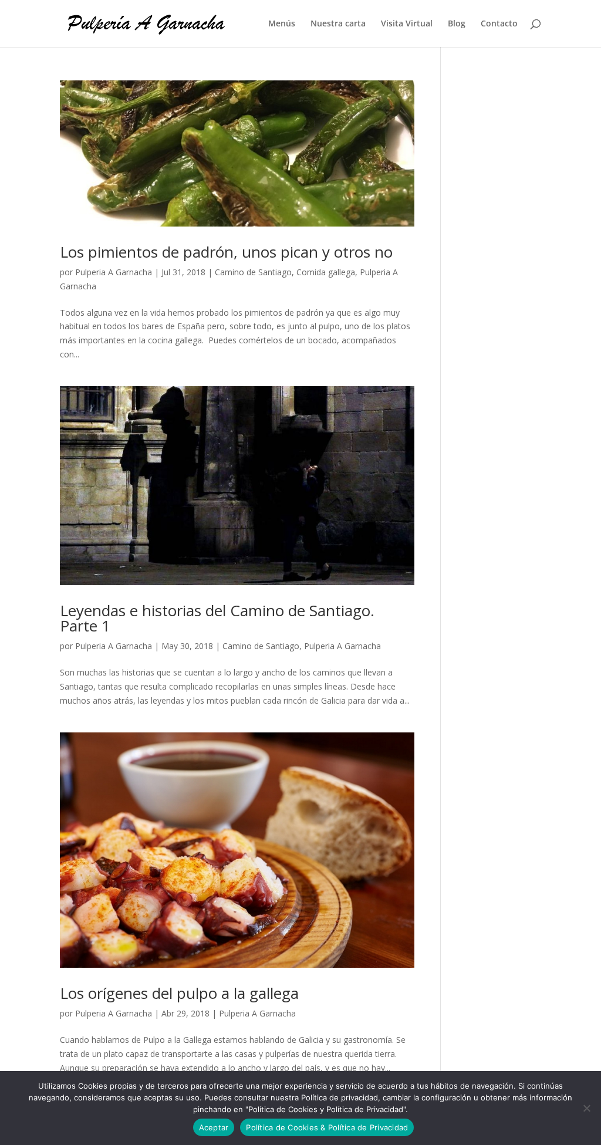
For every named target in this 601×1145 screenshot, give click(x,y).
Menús (281, 24)
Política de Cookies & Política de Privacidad (327, 1127)
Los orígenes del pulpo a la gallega (179, 993)
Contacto (499, 24)
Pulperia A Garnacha (113, 272)
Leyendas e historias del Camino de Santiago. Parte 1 (217, 618)
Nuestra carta (338, 24)
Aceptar (214, 1127)
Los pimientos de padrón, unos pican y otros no (226, 251)
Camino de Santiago (253, 272)
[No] (586, 1108)
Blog (456, 24)
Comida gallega (325, 272)
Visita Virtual (407, 24)
